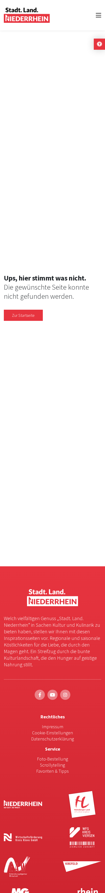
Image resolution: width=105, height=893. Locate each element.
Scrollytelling (52, 765)
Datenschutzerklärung (52, 739)
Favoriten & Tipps (52, 771)
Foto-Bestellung (52, 759)
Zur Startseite (23, 315)
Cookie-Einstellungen (52, 733)
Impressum (52, 727)
